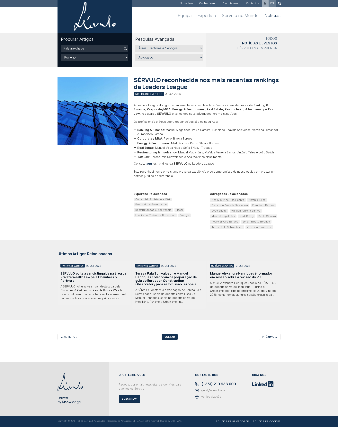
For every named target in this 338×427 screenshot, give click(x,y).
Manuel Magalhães (223, 216)
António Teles (257, 199)
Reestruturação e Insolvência (153, 209)
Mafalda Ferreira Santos (245, 210)
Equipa (185, 15)
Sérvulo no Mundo (240, 15)
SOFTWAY (176, 421)
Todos (271, 39)
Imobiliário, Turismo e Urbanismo (155, 215)
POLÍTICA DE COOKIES (266, 421)
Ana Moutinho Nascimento (228, 199)
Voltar (170, 337)
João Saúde (219, 210)
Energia (184, 215)
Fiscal (179, 209)
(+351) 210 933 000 (218, 384)
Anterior (68, 337)
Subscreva (129, 398)
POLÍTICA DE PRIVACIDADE (232, 421)
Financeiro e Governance (151, 204)
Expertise (207, 15)
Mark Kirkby (246, 216)
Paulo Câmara (267, 216)
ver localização (210, 396)
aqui (149, 163)
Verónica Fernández (259, 227)
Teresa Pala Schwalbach (227, 227)
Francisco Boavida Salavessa (230, 205)
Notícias (272, 15)
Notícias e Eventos (259, 43)
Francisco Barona (263, 205)
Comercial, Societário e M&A (153, 199)
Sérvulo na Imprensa (257, 48)
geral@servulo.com (213, 390)
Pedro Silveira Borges (225, 221)
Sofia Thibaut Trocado (256, 221)
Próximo (270, 337)
